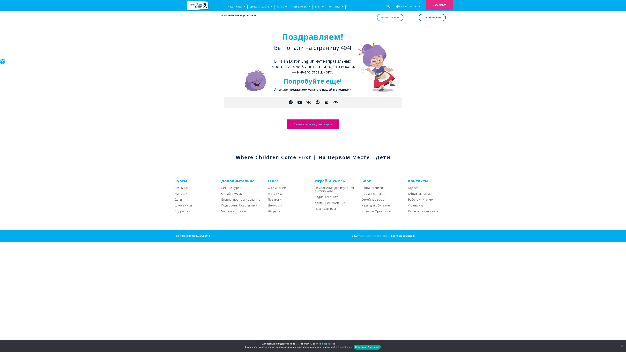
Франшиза (416, 205)
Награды (274, 211)
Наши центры (408, 6)
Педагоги (274, 199)
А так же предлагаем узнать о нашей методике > (312, 89)
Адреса (413, 187)
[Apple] (326, 102)
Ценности (275, 205)
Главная (223, 15)
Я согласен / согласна (367, 347)
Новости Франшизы (376, 211)
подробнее (328, 343)
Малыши (180, 193)
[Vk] (309, 102)
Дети (178, 199)
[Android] (335, 102)
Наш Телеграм (325, 208)
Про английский (373, 193)
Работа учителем (420, 199)
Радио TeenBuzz (326, 196)
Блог (317, 6)
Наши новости (372, 187)
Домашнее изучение (330, 202)
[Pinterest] (317, 102)
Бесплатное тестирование (240, 199)
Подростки (182, 211)
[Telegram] (291, 102)
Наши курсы (235, 6)
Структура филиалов (423, 211)
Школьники (183, 205)
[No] (622, 345)
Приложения (299, 6)
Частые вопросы (233, 211)
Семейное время (373, 199)
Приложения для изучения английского (334, 189)
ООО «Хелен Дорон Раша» (373, 235)
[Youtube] (300, 102)
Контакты (334, 6)
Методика (275, 193)
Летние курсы (231, 187)
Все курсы (181, 187)
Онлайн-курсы (232, 193)
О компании (277, 187)
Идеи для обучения (375, 205)
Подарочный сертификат (240, 205)
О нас (280, 6)
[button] (2, 61)
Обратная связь (420, 193)
